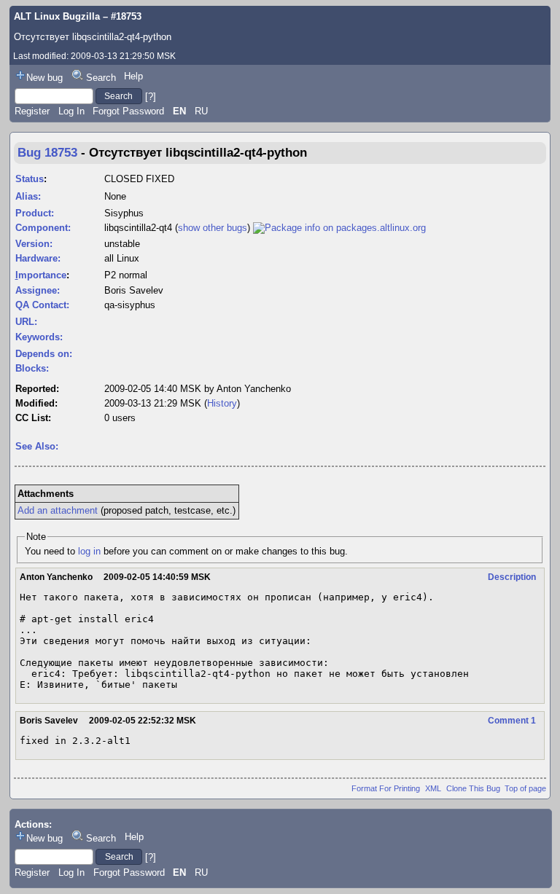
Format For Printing (385, 788)
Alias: (28, 196)
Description (512, 577)
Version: (33, 243)
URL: (26, 321)
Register (32, 111)
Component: (43, 227)
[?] (150, 95)
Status (29, 178)
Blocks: (32, 368)
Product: (34, 213)
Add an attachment (58, 510)
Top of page (525, 788)
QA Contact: (42, 304)
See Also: (36, 446)
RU (201, 111)
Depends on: (43, 353)
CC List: (33, 417)
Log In (71, 111)
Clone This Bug (473, 788)
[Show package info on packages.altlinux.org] (339, 227)
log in (89, 551)
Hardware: (38, 258)
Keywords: (39, 337)
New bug (44, 77)
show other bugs (212, 227)
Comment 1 (512, 720)
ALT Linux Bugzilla (57, 16)
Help (133, 76)
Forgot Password (128, 111)
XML (433, 788)
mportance (40, 275)
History (222, 403)
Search (101, 77)
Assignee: (37, 290)
